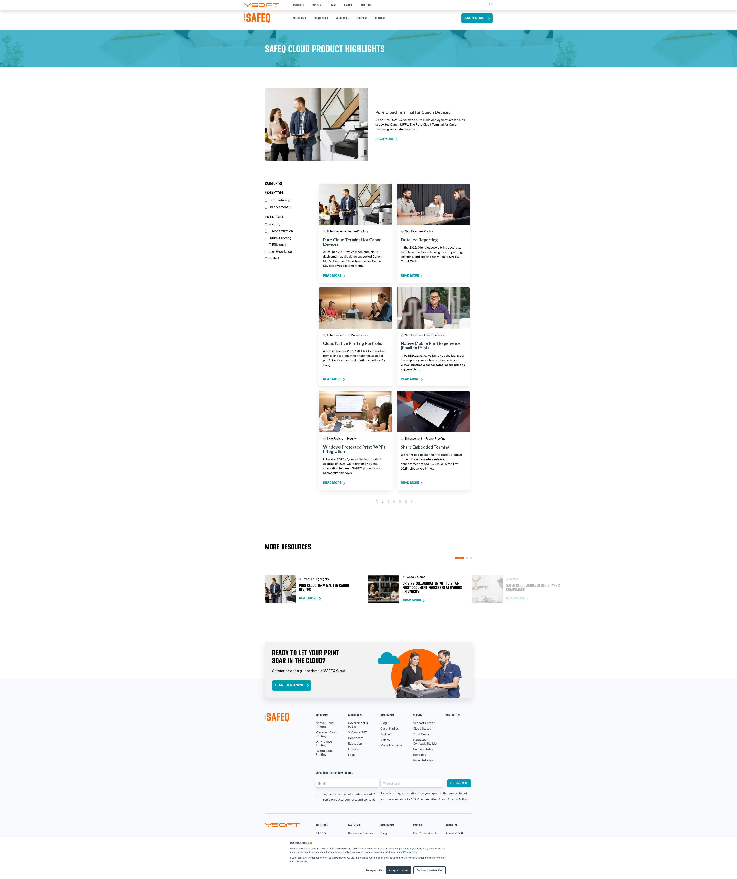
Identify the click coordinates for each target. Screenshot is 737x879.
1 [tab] (459, 558)
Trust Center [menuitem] (422, 734)
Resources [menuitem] (387, 715)
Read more (384, 139)
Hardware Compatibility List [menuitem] (425, 742)
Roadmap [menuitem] (419, 754)
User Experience (280, 252)
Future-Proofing (280, 238)
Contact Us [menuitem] (452, 715)
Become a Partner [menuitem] (360, 833)
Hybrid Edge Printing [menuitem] (324, 753)
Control (273, 258)
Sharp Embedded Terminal (425, 447)
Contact (380, 18)
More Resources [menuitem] (391, 745)
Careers (348, 5)
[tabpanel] (316, 589)
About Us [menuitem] (451, 825)
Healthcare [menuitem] (356, 738)
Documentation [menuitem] (423, 749)
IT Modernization (280, 231)
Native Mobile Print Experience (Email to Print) (431, 345)
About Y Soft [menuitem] (454, 833)
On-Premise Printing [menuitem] (324, 743)
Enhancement (278, 207)
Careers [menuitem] (418, 825)
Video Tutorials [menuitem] (423, 760)
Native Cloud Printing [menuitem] (325, 725)
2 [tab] (467, 558)
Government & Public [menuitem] (358, 725)
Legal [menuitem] (352, 754)
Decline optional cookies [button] (429, 870)
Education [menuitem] (355, 743)
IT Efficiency (277, 245)
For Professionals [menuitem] (425, 833)
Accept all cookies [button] (398, 870)
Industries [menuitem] (355, 715)
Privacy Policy (410, 851)
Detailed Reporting (419, 239)
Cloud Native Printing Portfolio (352, 343)
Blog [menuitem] (383, 723)
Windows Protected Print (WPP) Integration (354, 449)
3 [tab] (471, 558)
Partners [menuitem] (354, 825)
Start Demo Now (289, 685)
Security (274, 224)
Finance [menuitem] (353, 749)
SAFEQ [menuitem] (321, 833)
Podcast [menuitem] (386, 734)
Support (362, 18)
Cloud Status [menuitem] (422, 728)
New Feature (277, 200)
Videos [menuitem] (385, 740)
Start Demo (474, 18)
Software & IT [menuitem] (357, 732)
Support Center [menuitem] (424, 723)
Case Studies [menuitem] (389, 728)
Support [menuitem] (418, 715)
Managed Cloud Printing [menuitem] (326, 734)
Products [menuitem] (322, 715)
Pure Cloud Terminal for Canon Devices (412, 112)
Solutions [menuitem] (322, 825)
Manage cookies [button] (374, 870)
